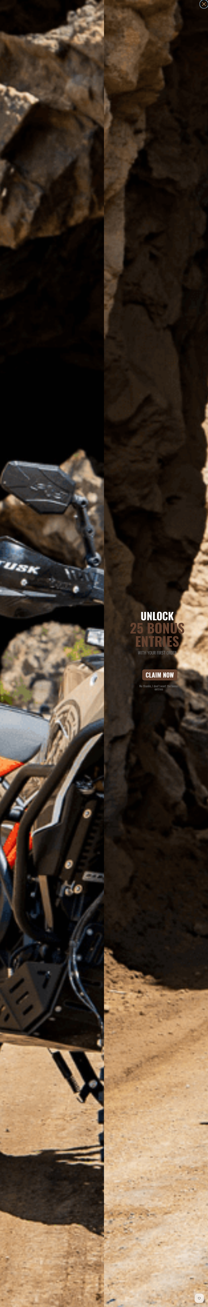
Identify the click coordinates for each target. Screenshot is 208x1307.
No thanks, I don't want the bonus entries (158, 686)
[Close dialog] (204, 4)
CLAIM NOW (160, 674)
